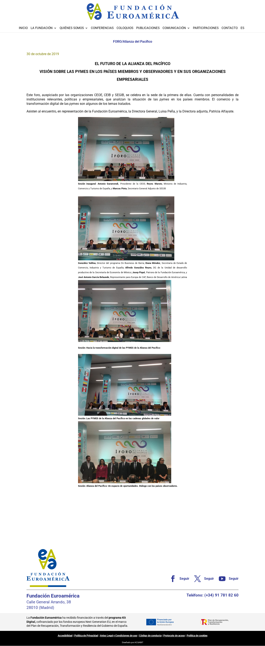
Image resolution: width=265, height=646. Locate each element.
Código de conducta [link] (150, 635)
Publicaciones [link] (148, 28)
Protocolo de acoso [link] (174, 635)
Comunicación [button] (174, 28)
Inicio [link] (23, 28)
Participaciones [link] (206, 28)
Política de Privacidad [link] (86, 635)
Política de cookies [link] (197, 635)
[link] (177, 578)
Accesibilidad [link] (65, 635)
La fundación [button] (42, 28)
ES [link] (242, 28)
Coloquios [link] (125, 28)
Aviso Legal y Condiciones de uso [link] (118, 635)
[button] (261, 616)
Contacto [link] (230, 28)
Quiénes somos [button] (72, 28)
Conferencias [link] (102, 28)
